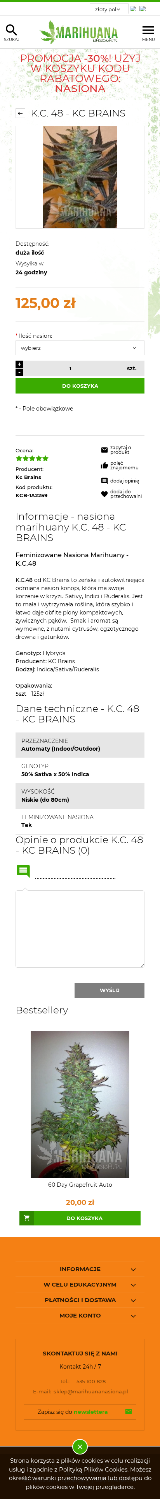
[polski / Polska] (144, 6)
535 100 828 (83, 1381)
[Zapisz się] (128, 1412)
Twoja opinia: (25, 890)
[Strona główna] (80, 32)
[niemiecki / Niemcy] (134, 6)
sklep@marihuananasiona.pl (81, 1391)
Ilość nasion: (34, 336)
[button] (122, 451)
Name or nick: (23, 871)
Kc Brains (28, 477)
